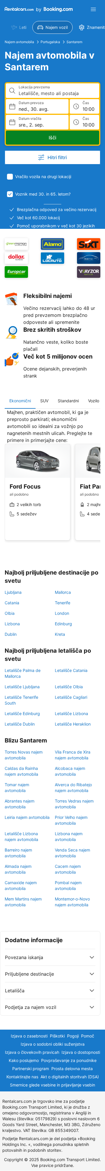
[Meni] (93, 9)
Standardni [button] (68, 400)
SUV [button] (44, 400)
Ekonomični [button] (20, 400)
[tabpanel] (52, 479)
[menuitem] (18, 27)
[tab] (20, 400)
